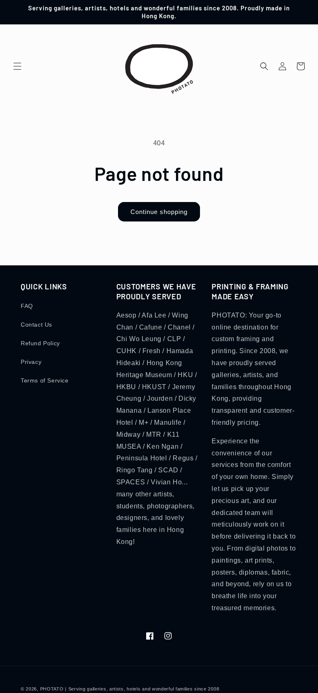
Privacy (31, 362)
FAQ (27, 306)
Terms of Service (45, 380)
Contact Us (36, 324)
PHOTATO (52, 688)
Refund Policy (40, 343)
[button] (17, 66)
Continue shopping (159, 211)
